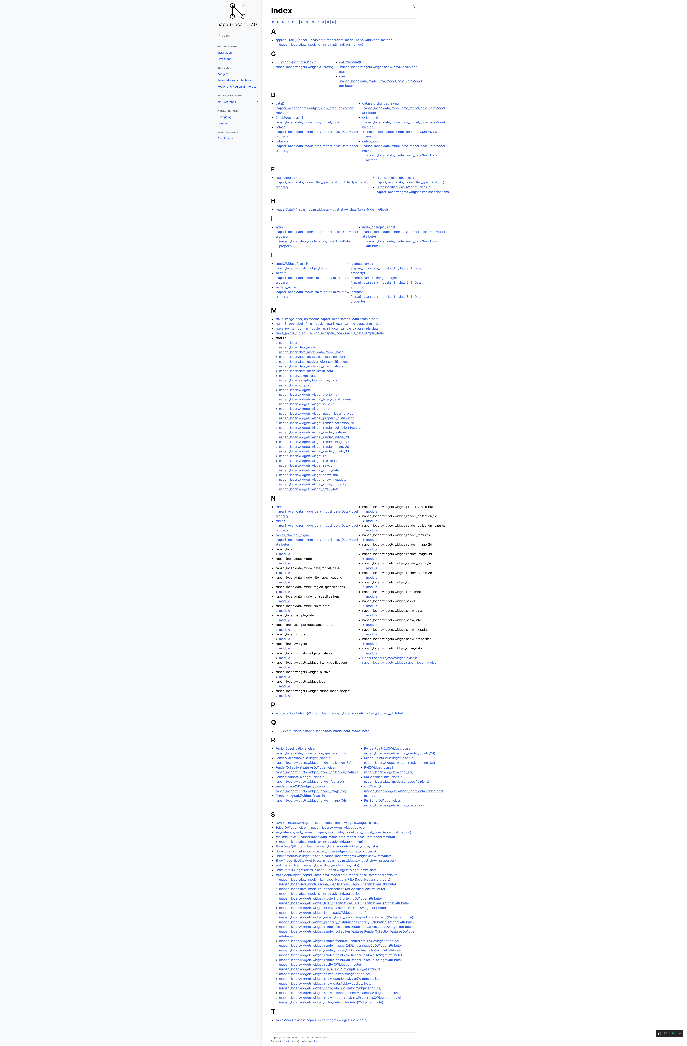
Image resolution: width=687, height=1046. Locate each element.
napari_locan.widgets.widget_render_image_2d (314, 437)
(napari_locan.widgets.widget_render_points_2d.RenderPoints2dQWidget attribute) (340, 955)
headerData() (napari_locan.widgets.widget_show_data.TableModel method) (331, 209)
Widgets (222, 74)
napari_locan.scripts (294, 385)
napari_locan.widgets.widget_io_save (306, 404)
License (222, 123)
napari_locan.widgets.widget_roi (303, 456)
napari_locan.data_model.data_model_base (311, 352)
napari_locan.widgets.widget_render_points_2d (314, 446)
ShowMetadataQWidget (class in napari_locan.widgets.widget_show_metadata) (334, 856)
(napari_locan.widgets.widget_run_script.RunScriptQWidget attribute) (330, 969)
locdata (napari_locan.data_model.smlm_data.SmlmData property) (310, 277)
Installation (224, 52)
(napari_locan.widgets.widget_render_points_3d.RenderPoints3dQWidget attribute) (340, 960)
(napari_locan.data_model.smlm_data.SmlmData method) (321, 44)
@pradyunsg (304, 1041)
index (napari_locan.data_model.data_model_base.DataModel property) (316, 231)
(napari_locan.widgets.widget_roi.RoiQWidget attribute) (320, 964)
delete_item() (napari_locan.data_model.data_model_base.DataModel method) (403, 146)
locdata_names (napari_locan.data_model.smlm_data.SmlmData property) (386, 268)
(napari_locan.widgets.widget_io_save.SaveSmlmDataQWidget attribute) (332, 908)
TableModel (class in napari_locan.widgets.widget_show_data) (321, 1020)
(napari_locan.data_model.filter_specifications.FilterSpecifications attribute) (334, 879)
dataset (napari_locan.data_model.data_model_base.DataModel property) (316, 131)
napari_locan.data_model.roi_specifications (311, 366)
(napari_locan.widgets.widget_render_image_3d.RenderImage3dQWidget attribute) (340, 950)
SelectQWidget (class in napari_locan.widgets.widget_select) (320, 827)
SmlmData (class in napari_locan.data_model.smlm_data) (317, 865)
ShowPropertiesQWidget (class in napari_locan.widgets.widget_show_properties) (335, 860)
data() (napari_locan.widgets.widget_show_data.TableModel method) (314, 108)
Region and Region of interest (236, 86)
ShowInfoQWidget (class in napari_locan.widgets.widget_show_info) (325, 851)
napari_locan (288, 342)
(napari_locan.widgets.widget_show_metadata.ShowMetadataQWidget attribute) (338, 993)
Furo (316, 1041)
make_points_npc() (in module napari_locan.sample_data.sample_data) (327, 328)
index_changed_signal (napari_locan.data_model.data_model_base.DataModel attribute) (403, 231)
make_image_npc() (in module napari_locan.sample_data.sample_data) (327, 319)
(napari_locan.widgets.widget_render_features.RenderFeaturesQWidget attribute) (339, 941)
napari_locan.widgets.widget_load (304, 408)
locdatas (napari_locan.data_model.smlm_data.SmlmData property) (386, 296)
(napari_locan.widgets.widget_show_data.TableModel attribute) (325, 983)
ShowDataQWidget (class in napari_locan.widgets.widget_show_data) (326, 846)
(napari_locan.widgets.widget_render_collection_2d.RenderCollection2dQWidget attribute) (346, 927)
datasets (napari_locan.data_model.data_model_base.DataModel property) (316, 146)
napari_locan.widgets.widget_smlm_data (309, 489)
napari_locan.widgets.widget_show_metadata (312, 479)
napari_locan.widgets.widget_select (305, 465)
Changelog (224, 117)
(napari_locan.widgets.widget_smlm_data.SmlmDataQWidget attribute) (331, 1002)
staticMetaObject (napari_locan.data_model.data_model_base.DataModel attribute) (336, 875)
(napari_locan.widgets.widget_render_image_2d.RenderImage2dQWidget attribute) (340, 945)
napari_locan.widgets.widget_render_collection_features (320, 427)
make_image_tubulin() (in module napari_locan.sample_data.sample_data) (329, 323)
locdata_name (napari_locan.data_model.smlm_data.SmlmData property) (310, 292)
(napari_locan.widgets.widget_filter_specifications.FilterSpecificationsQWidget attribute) (344, 903)
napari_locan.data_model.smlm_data (306, 371)
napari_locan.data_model (297, 347)
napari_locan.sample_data (298, 376)
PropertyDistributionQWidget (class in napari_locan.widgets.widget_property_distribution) (341, 713)
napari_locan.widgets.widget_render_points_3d (314, 451)
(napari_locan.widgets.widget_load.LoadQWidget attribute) (322, 912)
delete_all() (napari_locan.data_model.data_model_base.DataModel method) (403, 122)
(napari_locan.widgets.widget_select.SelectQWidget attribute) (324, 974)
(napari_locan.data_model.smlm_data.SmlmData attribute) (321, 893)
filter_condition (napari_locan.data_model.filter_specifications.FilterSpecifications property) (323, 182)
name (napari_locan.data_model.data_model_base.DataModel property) (316, 511)
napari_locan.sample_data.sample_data (308, 380)
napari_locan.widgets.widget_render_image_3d (314, 442)
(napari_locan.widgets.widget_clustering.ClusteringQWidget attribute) (330, 898)
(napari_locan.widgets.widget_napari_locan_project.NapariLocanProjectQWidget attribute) (346, 917)
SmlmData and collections (234, 80)
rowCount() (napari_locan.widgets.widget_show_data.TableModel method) (403, 791)
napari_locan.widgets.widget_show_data (309, 470)
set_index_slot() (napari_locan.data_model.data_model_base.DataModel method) (335, 837)
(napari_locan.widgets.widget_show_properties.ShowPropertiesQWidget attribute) (340, 997)
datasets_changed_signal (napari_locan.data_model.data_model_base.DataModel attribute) (403, 108)
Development (226, 138)
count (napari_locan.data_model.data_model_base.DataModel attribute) (380, 81)
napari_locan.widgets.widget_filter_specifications (315, 399)
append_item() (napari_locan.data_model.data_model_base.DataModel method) (334, 40)
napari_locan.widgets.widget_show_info (308, 475)
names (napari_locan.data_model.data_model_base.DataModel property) (316, 525)
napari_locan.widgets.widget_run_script (308, 461)
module (284, 554)
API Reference (226, 101)
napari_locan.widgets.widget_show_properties (313, 484)
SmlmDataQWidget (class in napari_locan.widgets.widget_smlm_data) (326, 870)
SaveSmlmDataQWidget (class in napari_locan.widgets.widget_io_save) (328, 823)
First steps (224, 59)
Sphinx (287, 1041)
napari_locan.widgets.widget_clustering (308, 394)
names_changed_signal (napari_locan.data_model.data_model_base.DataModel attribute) (316, 539)
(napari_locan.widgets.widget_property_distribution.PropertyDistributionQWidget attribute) (346, 922)
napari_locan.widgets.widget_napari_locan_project (316, 413)
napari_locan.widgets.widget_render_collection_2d (316, 423)
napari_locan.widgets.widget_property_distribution (316, 418)
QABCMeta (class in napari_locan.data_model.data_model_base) (323, 731)
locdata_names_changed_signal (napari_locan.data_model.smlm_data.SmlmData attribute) (386, 282)
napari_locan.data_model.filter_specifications (312, 357)
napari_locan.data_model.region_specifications (314, 361)
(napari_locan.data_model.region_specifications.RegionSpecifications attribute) (337, 884)
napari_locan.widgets (295, 390)
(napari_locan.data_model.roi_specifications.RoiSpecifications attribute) (332, 889)
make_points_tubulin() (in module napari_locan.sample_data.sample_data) (329, 333)
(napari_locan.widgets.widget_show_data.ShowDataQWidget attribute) (331, 978)
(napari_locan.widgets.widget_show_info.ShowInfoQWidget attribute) (330, 988)
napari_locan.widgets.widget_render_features (313, 432)
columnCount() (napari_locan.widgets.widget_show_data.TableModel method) (378, 66)
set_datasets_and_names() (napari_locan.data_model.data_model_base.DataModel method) (343, 832)
